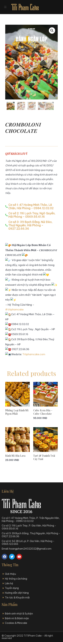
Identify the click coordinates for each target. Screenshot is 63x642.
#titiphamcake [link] (14, 309)
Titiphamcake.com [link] (33, 354)
